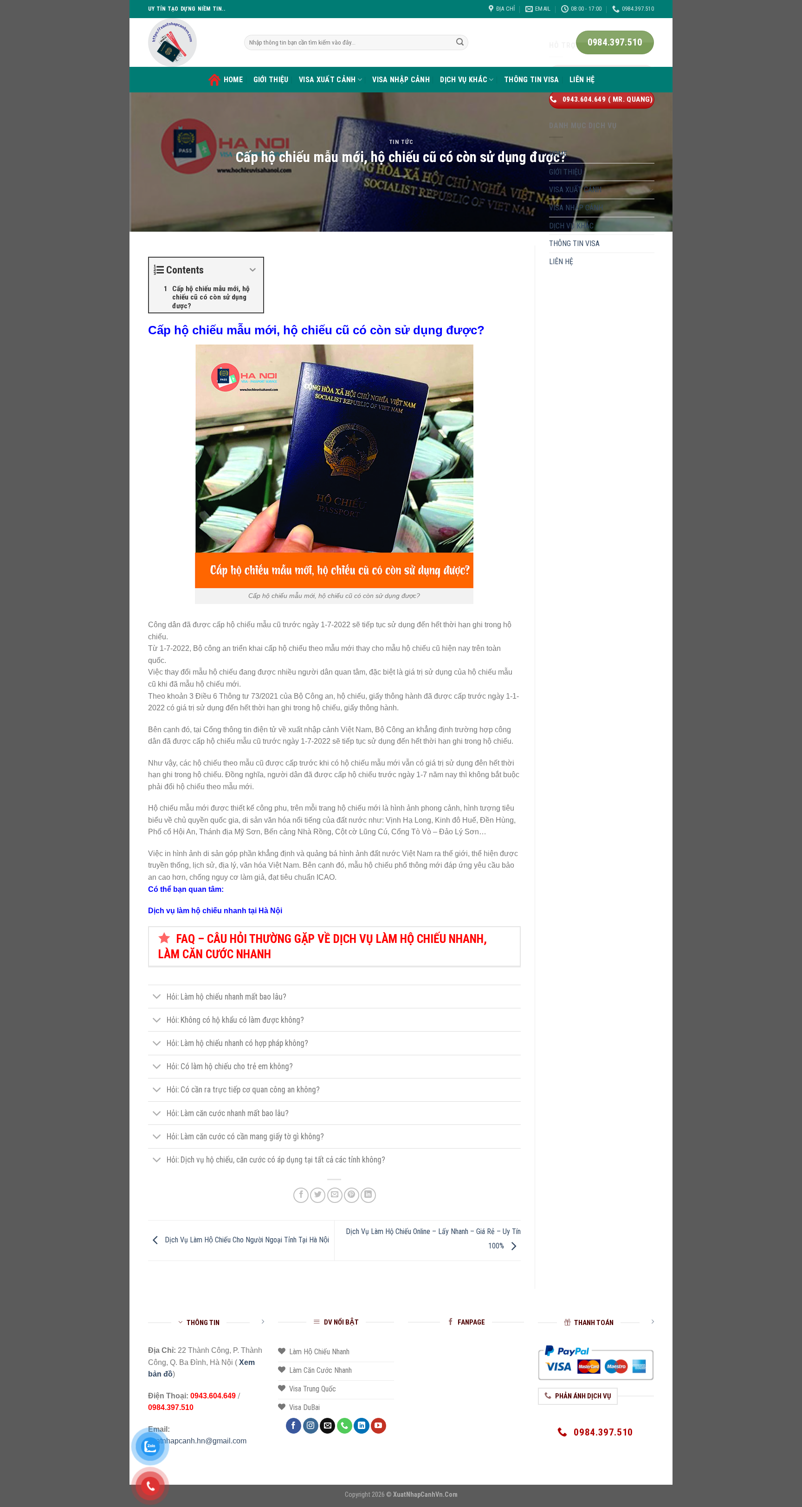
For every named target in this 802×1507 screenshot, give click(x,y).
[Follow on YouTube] (378, 1426)
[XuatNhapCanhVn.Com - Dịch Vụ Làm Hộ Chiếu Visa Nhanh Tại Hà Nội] (189, 42)
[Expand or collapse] (253, 270)
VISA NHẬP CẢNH (400, 79)
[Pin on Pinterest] (351, 1195)
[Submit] (460, 43)
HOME (233, 79)
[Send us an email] (327, 1426)
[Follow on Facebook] (293, 1426)
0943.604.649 (213, 1396)
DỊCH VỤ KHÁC (463, 79)
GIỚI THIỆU (271, 79)
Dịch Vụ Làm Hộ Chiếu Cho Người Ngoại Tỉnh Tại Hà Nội (246, 1239)
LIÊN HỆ (582, 79)
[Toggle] (157, 997)
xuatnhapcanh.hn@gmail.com (197, 1441)
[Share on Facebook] (301, 1195)
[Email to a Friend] (335, 1195)
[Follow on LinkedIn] (361, 1426)
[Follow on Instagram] (310, 1426)
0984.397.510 (171, 1407)
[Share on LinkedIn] (368, 1195)
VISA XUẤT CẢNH (327, 79)
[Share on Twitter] (317, 1195)
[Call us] (344, 1426)
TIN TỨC (401, 141)
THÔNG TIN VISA (531, 79)
